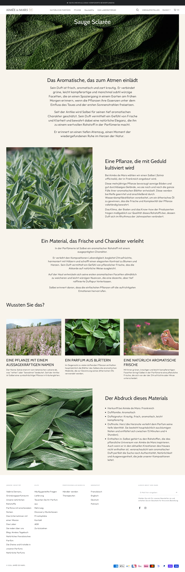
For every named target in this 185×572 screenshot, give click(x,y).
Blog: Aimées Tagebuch (17, 532)
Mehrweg (39, 508)
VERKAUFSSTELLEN (150, 10)
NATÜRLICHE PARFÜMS (60, 10)
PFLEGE (77, 10)
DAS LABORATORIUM (107, 10)
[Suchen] (137, 10)
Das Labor (11, 524)
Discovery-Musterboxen (46, 512)
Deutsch (95, 500)
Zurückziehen (40, 528)
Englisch (95, 495)
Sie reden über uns (15, 528)
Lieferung (39, 495)
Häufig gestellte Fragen (45, 491)
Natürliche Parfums (15, 552)
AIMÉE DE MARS (19, 565)
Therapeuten (69, 495)
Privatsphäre (40, 516)
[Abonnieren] (177, 492)
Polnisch (95, 504)
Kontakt (38, 520)
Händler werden (70, 491)
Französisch (96, 491)
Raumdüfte (89, 10)
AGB (36, 524)
